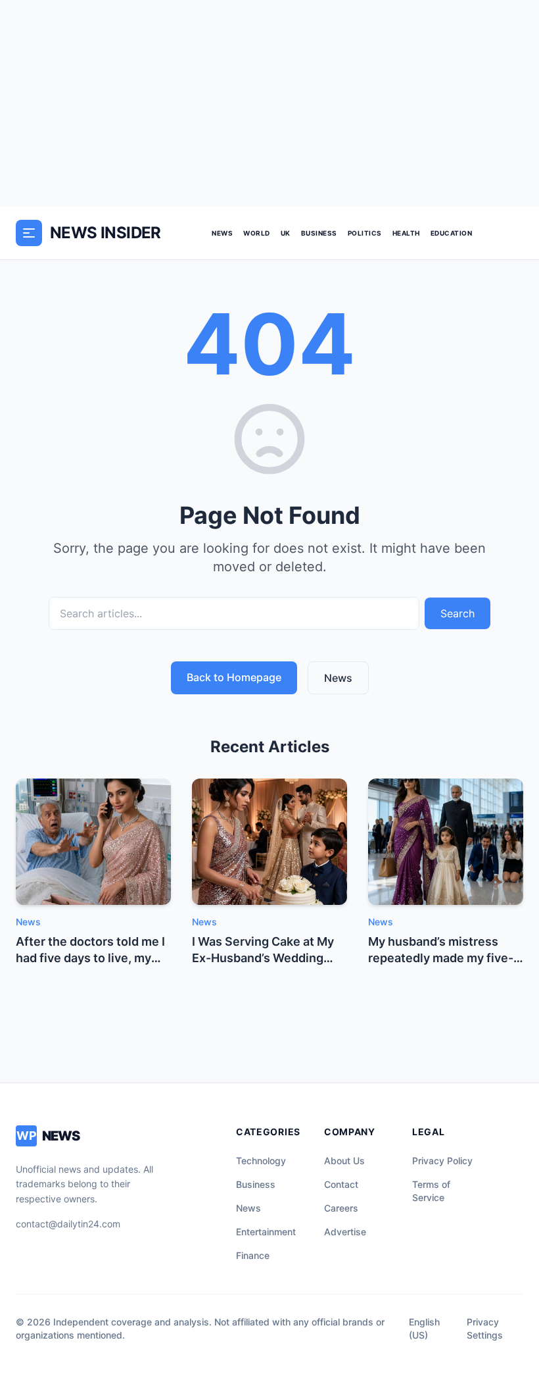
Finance (253, 1255)
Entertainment (266, 1231)
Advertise (345, 1231)
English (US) (424, 1328)
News (222, 233)
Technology (261, 1160)
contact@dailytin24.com (68, 1223)
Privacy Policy (442, 1160)
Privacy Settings (485, 1328)
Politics (365, 233)
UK (286, 233)
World (256, 233)
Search (457, 613)
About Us (344, 1160)
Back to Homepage (234, 677)
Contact (341, 1184)
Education (452, 233)
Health (406, 233)
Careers (341, 1208)
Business (319, 233)
